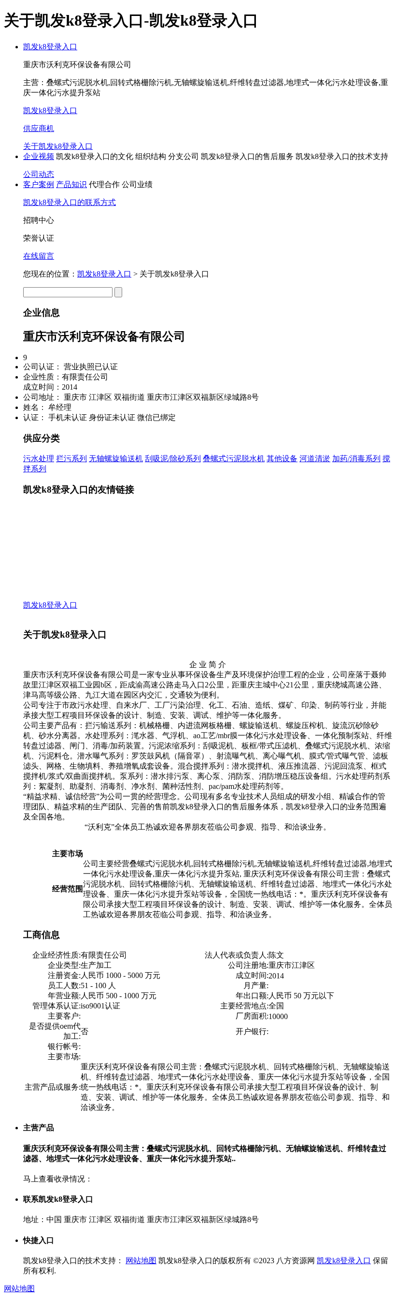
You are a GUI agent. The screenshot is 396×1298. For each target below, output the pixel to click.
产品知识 (71, 184)
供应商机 (38, 128)
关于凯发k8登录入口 (58, 146)
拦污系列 (71, 458)
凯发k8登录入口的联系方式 (69, 202)
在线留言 (38, 256)
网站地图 (141, 1260)
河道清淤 (314, 458)
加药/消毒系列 (356, 458)
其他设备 (282, 458)
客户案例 (38, 184)
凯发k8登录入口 (50, 47)
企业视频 (38, 156)
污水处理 (38, 458)
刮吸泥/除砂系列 (173, 458)
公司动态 (38, 174)
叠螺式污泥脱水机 (234, 458)
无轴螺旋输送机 (116, 458)
